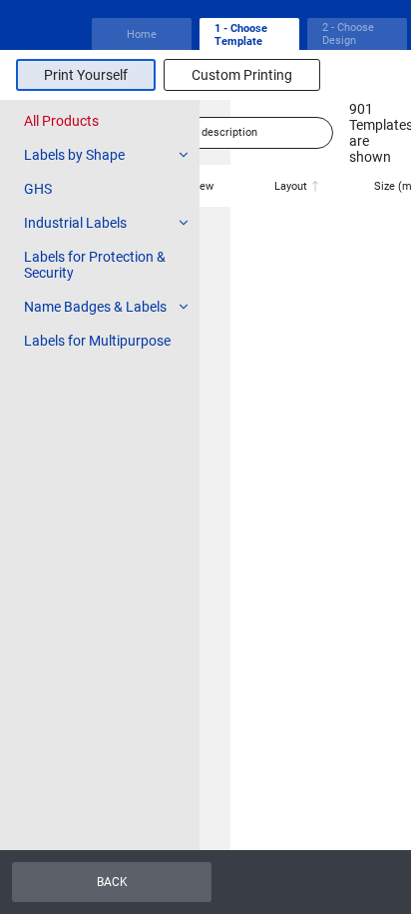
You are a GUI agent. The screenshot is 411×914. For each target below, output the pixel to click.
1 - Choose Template (240, 35)
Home (142, 34)
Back (112, 882)
